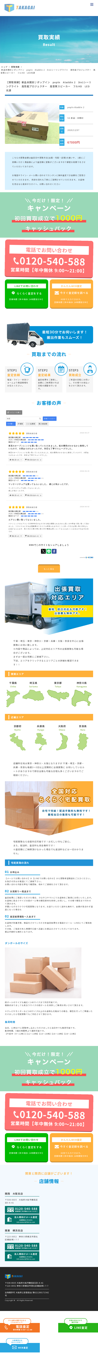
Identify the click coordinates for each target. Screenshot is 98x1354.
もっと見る (49, 568)
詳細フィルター (49, 418)
